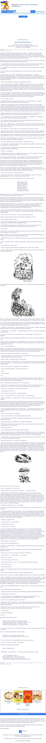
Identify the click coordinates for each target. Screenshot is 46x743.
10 (22, 49)
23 (7, 50)
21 (3, 50)
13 (28, 49)
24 (9, 50)
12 (26, 49)
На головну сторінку (23, 714)
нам (10, 738)
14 (31, 49)
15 (33, 49)
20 (0, 50)
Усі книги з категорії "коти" (23, 709)
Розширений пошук (40, 11)
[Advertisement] (23, 27)
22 (5, 50)
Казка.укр (13, 46)
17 (37, 49)
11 (24, 49)
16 (35, 49)
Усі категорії (23, 16)
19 (42, 49)
